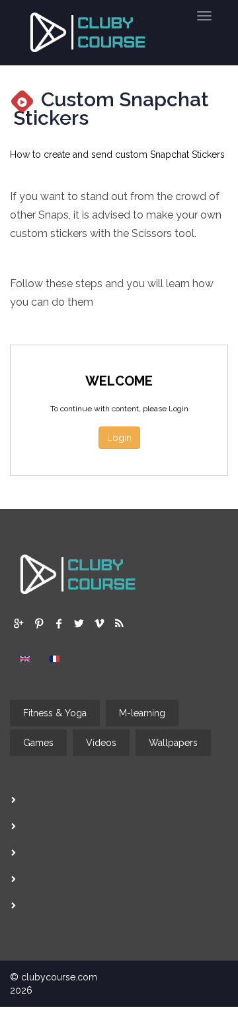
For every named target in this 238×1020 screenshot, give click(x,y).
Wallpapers (173, 742)
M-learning (142, 713)
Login (119, 437)
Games (38, 742)
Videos (101, 742)
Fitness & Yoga (55, 713)
